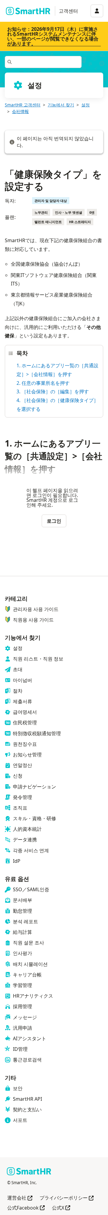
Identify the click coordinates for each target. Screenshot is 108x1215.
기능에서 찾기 (61, 105)
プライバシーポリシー (67, 1198)
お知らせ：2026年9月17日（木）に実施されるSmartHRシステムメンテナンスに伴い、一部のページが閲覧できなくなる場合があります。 (52, 36)
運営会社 (19, 1198)
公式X (61, 1208)
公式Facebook (26, 1208)
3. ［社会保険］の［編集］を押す (52, 391)
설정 (85, 105)
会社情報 (20, 111)
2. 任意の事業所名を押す (43, 383)
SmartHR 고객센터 (22, 105)
